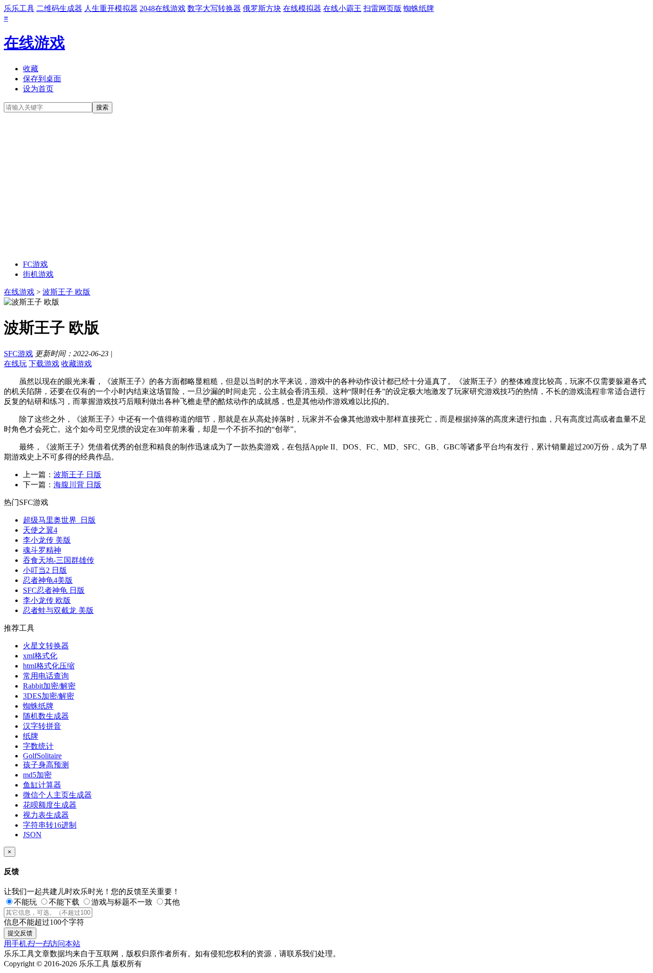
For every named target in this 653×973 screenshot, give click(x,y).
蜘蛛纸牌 (418, 8)
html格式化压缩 (49, 666)
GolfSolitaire (42, 756)
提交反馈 (20, 933)
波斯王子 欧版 (66, 292)
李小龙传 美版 (47, 540)
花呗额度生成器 (49, 805)
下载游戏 (44, 364)
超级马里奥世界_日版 (59, 520)
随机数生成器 (46, 716)
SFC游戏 (18, 354)
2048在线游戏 (162, 8)
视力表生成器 (46, 815)
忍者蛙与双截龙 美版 (58, 610)
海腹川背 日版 (77, 485)
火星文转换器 (46, 646)
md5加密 (37, 775)
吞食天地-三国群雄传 (58, 560)
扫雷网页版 (382, 8)
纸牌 (30, 736)
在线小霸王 (342, 8)
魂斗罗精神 (42, 550)
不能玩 (25, 902)
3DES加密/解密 (48, 696)
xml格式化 (40, 656)
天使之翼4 (40, 530)
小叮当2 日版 (45, 570)
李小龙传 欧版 (47, 600)
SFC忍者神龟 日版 (54, 590)
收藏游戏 (76, 364)
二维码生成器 (59, 8)
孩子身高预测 (46, 765)
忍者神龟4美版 (48, 580)
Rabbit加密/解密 (49, 686)
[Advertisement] (326, 185)
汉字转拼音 (42, 726)
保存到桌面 (42, 79)
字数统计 (38, 746)
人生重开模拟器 (111, 8)
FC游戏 (35, 264)
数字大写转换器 (214, 8)
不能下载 (64, 902)
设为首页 (38, 89)
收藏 (30, 69)
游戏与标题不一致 (121, 902)
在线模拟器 (302, 8)
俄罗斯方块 (262, 8)
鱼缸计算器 (42, 785)
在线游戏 (34, 42)
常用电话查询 (46, 676)
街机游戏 (38, 274)
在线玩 (15, 364)
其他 (172, 902)
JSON (32, 835)
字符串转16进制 (49, 825)
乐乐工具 (19, 8)
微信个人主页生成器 (57, 795)
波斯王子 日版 (77, 474)
